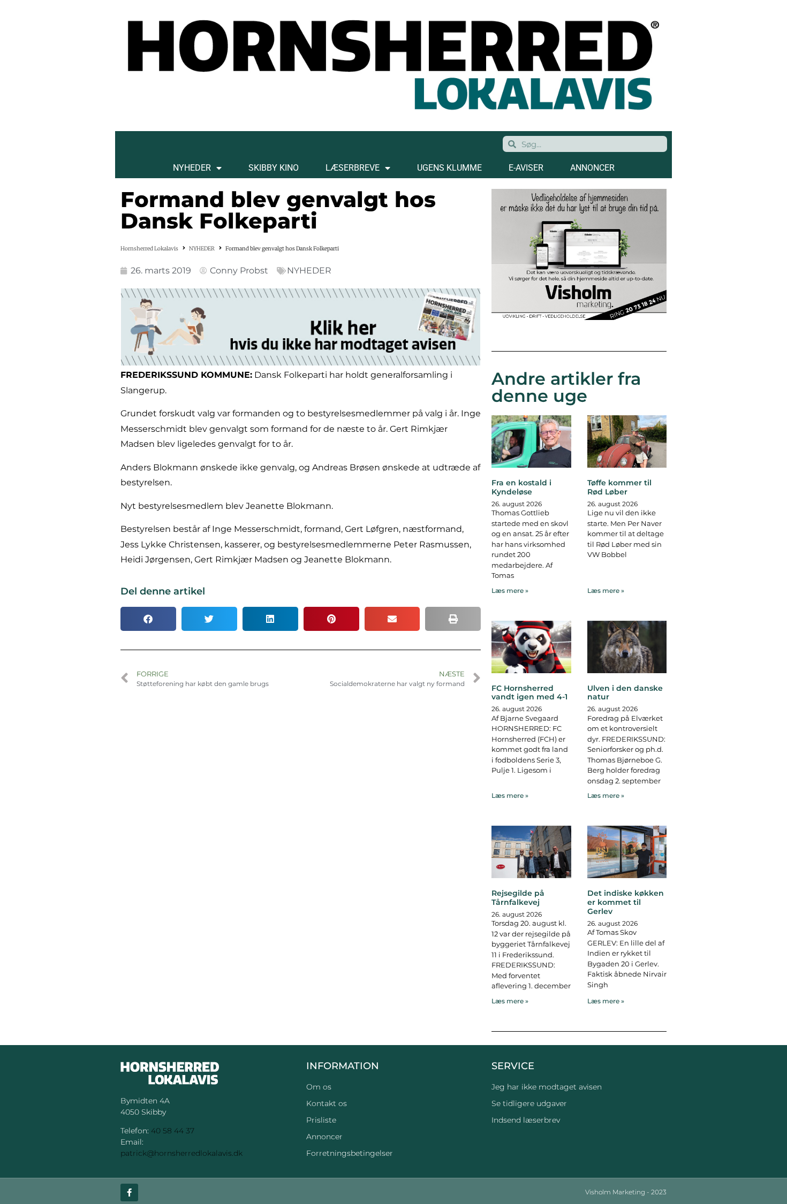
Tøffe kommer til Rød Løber (619, 487)
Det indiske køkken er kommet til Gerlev (625, 902)
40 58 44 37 (172, 1131)
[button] (148, 619)
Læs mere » (509, 590)
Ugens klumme (449, 168)
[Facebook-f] (129, 1192)
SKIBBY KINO (273, 168)
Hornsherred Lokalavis (149, 248)
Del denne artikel (162, 591)
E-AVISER (526, 168)
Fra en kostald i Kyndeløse (521, 487)
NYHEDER (192, 168)
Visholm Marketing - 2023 (626, 1192)
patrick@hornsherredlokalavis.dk (181, 1153)
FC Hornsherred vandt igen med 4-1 (529, 692)
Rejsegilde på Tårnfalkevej (517, 897)
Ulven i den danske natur (625, 692)
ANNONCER (592, 168)
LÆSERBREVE (353, 168)
